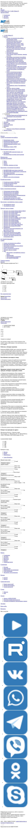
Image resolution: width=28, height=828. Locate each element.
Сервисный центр (8, 124)
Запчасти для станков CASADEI (15, 93)
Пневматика (16, 104)
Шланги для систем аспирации (19, 63)
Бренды (5, 579)
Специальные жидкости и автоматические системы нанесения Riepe (16, 79)
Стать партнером (17, 116)
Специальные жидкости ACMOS (18, 80)
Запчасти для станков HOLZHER (12, 225)
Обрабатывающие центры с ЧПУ (15, 43)
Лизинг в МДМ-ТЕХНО (10, 598)
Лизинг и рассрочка (12, 119)
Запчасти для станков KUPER (11, 221)
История (9, 115)
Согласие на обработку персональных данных (15, 601)
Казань (5, 453)
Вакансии (6, 559)
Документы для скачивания (11, 572)
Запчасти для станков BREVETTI (12, 223)
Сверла (15, 54)
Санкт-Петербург (8, 457)
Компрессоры (10, 51)
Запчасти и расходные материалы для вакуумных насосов (16, 106)
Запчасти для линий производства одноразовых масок (17, 110)
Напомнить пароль (5, 463)
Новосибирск (7, 454)
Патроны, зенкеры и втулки (11, 165)
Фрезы (11, 54)
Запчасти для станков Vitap (13, 95)
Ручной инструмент (12, 65)
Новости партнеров (20, 128)
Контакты (6, 17)
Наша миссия (14, 115)
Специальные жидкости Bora (14, 73)
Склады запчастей (8, 586)
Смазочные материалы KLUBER (17, 107)
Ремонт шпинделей (8, 584)
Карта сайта (4, 606)
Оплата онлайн (21, 119)
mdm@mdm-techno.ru (21, 821)
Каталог (6, 36)
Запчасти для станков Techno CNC (12, 212)
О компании (7, 15)
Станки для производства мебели (15, 38)
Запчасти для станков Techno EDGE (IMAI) (15, 211)
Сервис (2, 240)
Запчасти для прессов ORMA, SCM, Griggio (17, 95)
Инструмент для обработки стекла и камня (11, 202)
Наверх (2, 552)
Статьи (13, 128)
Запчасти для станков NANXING (17, 97)
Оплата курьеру (11, 120)
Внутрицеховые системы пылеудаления (14, 154)
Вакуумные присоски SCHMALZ (15, 109)
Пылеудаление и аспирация (14, 46)
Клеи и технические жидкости (14, 72)
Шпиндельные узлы (16, 107)
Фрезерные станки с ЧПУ (17, 45)
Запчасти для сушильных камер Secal (13, 224)
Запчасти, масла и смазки (13, 88)
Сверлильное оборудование (14, 42)
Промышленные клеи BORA (14, 76)
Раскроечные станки (12, 39)
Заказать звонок (5, 12)
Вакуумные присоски (18, 61)
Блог (5, 593)
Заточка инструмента (9, 585)
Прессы (8, 45)
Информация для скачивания (11, 570)
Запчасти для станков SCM (16, 92)
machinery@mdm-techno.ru (7, 822)
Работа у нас (7, 123)
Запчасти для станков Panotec (11, 220)
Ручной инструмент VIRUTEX (14, 66)
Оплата (5, 118)
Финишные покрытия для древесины (16, 81)
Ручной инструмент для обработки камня (14, 186)
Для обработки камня (9, 205)
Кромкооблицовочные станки (14, 40)
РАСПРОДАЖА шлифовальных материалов (15, 171)
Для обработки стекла (12, 85)
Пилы (8, 54)
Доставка (6, 16)
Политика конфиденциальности (12, 599)
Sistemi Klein (7, 296)
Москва (2, 9)
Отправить (3, 473)
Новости (9, 128)
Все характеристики (6, 293)
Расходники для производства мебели (16, 57)
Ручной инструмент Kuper (10, 183)
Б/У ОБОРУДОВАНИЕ (12, 112)
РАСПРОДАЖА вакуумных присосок (16, 58)
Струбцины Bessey (21, 68)
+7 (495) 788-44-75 (14, 11)
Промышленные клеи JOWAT (14, 74)
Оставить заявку (5, 501)
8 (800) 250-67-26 (5, 11)
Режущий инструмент (12, 53)
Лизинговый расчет (6, 299)
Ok (1, 8)
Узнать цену (4, 297)
